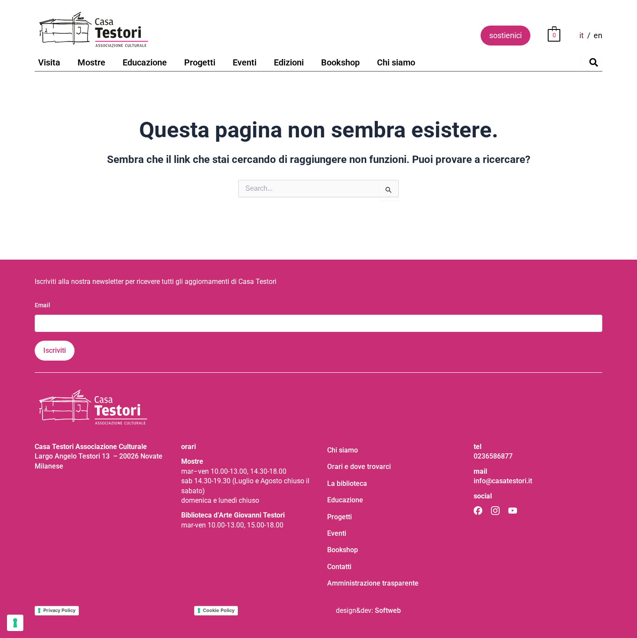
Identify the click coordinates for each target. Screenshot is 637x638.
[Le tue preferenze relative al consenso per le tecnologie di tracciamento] (15, 623)
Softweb (388, 610)
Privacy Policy (59, 610)
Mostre (91, 62)
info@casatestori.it (503, 481)
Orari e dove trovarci (359, 466)
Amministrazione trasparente (373, 583)
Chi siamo (396, 62)
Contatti (339, 567)
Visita (49, 62)
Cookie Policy (218, 610)
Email (42, 305)
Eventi (245, 62)
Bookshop (340, 62)
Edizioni (289, 62)
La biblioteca (347, 483)
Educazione (145, 62)
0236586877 (493, 456)
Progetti (199, 62)
